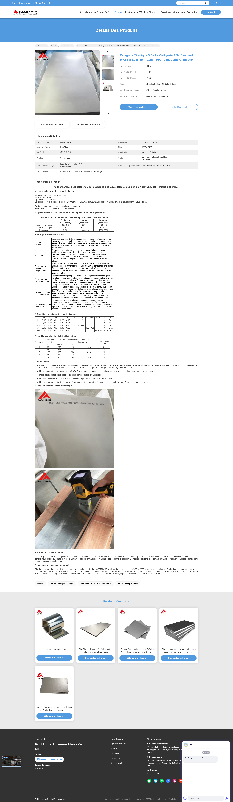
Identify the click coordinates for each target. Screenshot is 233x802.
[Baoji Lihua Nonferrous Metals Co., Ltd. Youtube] (181, 780)
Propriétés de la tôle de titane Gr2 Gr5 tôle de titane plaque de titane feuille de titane (137, 651)
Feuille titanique (67, 46)
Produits (54, 46)
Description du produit (88, 124)
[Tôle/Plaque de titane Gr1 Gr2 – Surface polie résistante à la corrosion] (95, 627)
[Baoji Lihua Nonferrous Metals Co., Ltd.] (25, 12)
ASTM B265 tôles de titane (54, 649)
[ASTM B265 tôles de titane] (54, 627)
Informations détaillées (52, 124)
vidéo (176, 12)
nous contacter (189, 12)
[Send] (227, 798)
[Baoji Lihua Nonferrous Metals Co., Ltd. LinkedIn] (174, 780)
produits (118, 12)
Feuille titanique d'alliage (61, 584)
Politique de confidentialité (45, 799)
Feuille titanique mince (127, 584)
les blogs (149, 12)
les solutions (164, 12)
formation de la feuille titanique (95, 584)
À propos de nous (103, 12)
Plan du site (60, 799)
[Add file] (185, 798)
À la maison (85, 12)
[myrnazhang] (155, 780)
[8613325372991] (149, 780)
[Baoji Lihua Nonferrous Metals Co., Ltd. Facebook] (168, 780)
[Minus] (226, 744)
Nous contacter (116, 763)
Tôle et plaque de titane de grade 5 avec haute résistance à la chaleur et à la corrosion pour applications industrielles (179, 651)
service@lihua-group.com (51, 759)
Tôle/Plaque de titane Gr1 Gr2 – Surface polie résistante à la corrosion (96, 650)
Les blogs (114, 753)
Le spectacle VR (133, 12)
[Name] (206, 3)
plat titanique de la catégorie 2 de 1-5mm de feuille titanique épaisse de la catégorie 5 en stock (54, 709)
